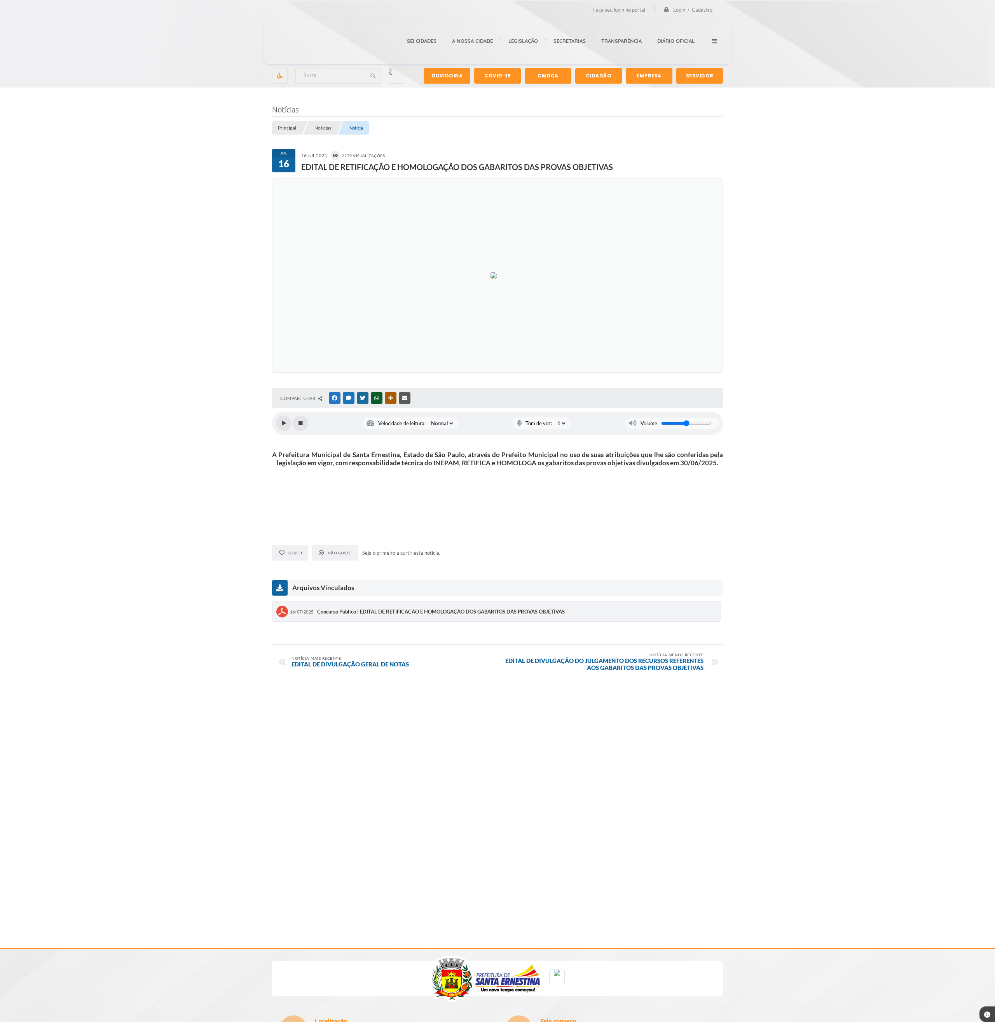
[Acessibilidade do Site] (280, 76)
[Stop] (300, 423)
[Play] (284, 423)
